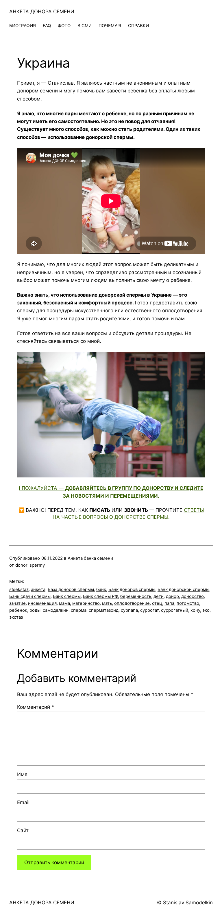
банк (101, 589)
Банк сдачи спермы (30, 596)
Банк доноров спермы (131, 589)
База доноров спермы (71, 589)
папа (169, 603)
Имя (22, 774)
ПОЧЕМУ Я (110, 25)
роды (34, 610)
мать (107, 603)
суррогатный (174, 610)
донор (172, 596)
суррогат (149, 610)
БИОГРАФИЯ (22, 25)
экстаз (16, 617)
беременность (135, 596)
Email (23, 802)
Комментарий (35, 707)
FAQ (47, 25)
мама (64, 603)
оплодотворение (132, 603)
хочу (195, 610)
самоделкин (56, 610)
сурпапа (129, 610)
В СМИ (84, 25)
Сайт (23, 830)
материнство (86, 603)
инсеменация (42, 603)
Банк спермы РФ (100, 596)
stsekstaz (19, 589)
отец (157, 603)
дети (158, 596)
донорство (192, 596)
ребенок (18, 610)
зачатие (17, 603)
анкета (38, 589)
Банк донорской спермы (183, 589)
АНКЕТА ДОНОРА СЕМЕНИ (41, 11)
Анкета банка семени (90, 558)
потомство (188, 603)
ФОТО (64, 25)
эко (206, 610)
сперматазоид (104, 610)
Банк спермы (67, 596)
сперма (78, 610)
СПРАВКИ (138, 25)
